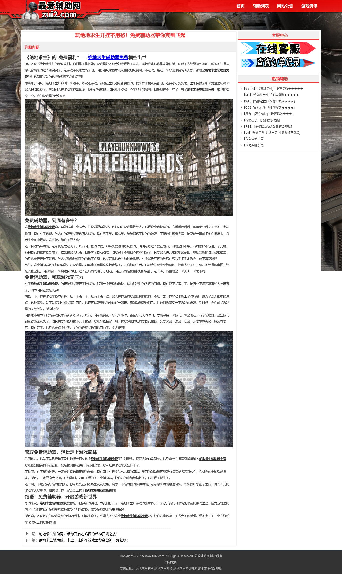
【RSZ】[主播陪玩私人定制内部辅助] (267, 126)
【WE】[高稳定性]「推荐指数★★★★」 (269, 101)
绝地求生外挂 (163, 568)
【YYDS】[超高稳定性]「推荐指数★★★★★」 (274, 88)
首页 (241, 6)
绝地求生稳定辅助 (210, 568)
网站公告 (285, 6)
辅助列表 (261, 6)
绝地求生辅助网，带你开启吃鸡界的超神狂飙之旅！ (79, 533)
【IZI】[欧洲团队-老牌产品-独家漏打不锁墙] (271, 132)
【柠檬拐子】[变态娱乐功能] (261, 120)
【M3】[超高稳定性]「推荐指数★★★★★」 (272, 95)
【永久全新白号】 (254, 139)
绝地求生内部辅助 (185, 568)
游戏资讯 (309, 6)
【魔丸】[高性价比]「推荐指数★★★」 (268, 113)
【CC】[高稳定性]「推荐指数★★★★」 (269, 107)
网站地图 (171, 562)
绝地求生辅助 (145, 568)
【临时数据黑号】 (254, 145)
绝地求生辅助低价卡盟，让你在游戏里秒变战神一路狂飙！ (84, 539)
